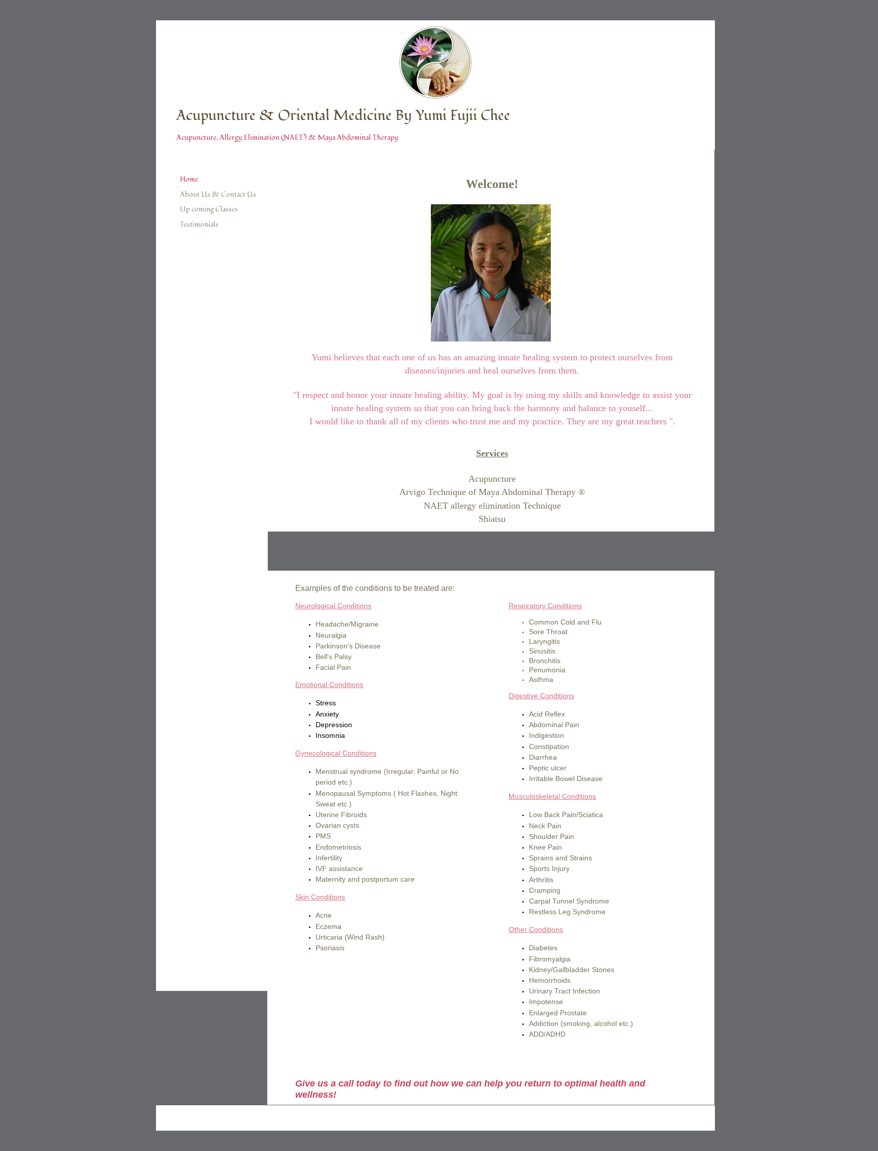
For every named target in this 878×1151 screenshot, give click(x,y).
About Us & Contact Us (218, 194)
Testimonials (199, 224)
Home (189, 179)
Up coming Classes (209, 209)
